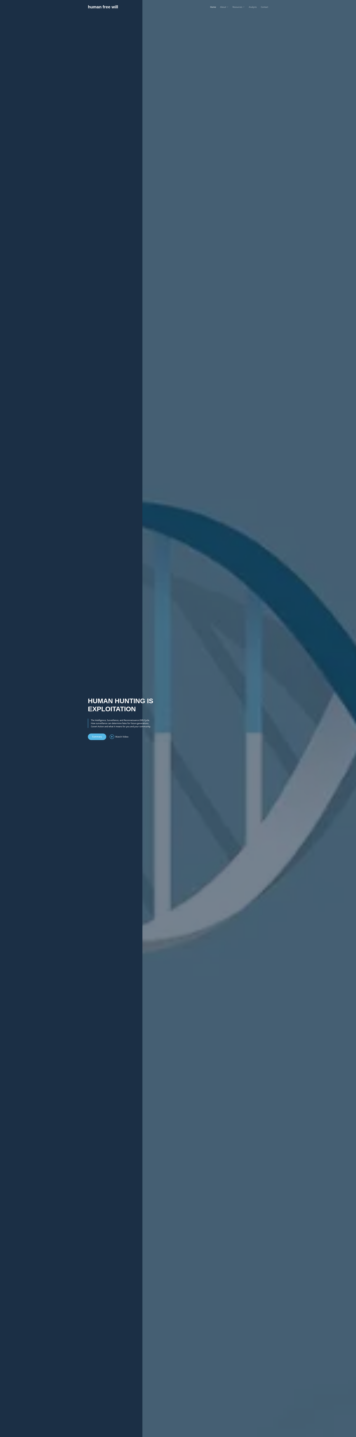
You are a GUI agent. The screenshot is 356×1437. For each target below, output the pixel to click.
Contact (264, 7)
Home (213, 7)
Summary (97, 736)
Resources (237, 7)
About (223, 7)
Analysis (253, 7)
